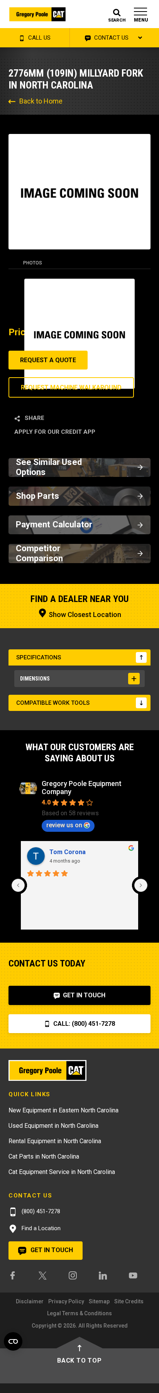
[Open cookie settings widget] (13, 1341)
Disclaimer (30, 1301)
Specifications (38, 657)
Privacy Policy (66, 1301)
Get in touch (51, 1250)
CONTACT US (111, 37)
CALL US (39, 37)
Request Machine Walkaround (71, 387)
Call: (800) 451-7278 (83, 1023)
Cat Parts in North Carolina (43, 1156)
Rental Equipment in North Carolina (54, 1141)
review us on (64, 825)
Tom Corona (67, 852)
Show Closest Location (84, 614)
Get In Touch (83, 995)
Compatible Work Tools (53, 702)
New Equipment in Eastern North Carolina (63, 1110)
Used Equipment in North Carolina (53, 1125)
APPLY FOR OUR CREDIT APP (54, 431)
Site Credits (129, 1301)
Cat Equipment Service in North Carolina (61, 1172)
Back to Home (41, 101)
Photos (32, 263)
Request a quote (48, 360)
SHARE (33, 418)
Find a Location (40, 1228)
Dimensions (35, 679)
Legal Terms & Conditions (79, 1313)
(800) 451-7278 (40, 1211)
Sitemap (99, 1301)
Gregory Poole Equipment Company (82, 787)
